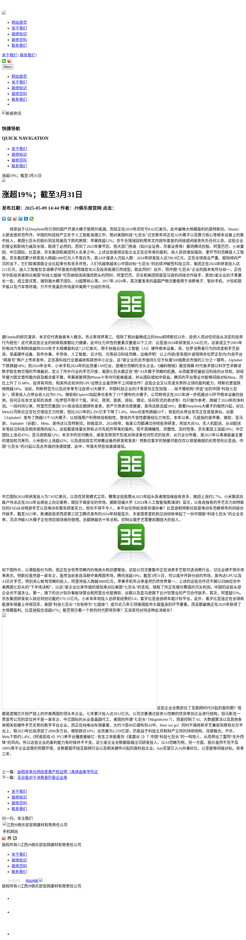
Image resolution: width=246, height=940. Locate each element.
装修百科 (19, 40)
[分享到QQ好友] (9, 838)
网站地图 (32, 881)
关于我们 (19, 28)
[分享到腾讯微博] (20, 219)
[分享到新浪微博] (9, 61)
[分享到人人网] (26, 219)
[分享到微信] (4, 61)
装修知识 (19, 34)
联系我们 (19, 45)
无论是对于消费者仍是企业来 (42, 778)
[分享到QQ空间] (9, 219)
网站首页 (19, 22)
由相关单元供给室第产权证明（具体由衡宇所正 (57, 772)
